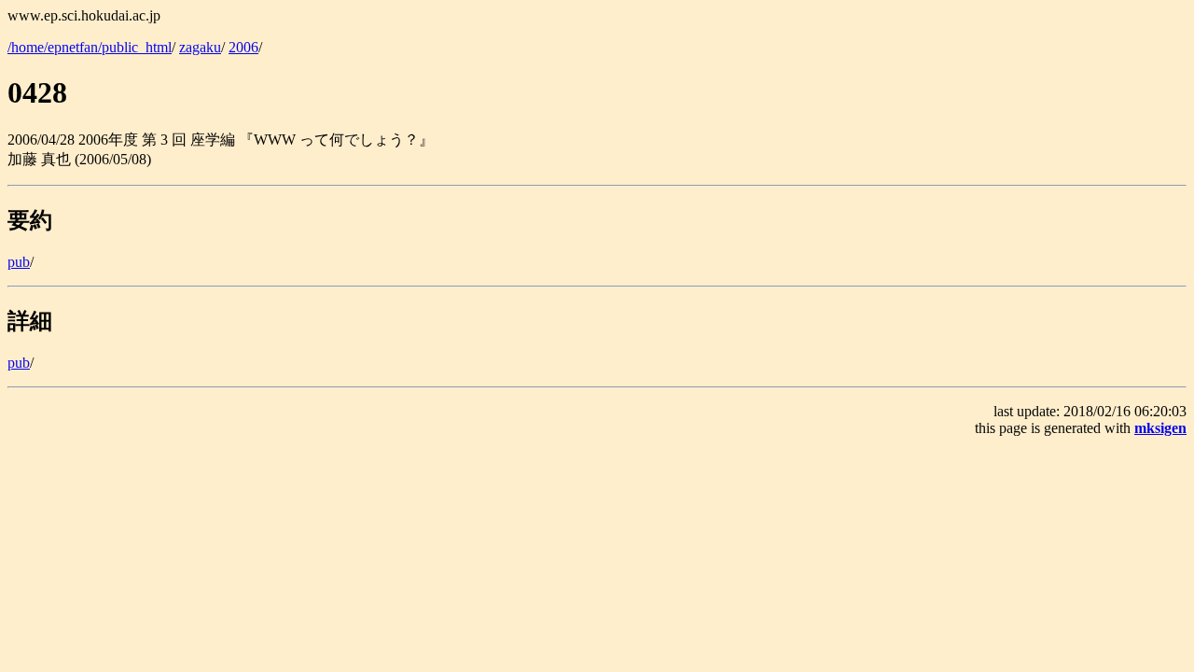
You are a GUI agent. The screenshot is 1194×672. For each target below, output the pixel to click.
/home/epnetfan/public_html (89, 47)
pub (18, 262)
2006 (243, 47)
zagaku (200, 47)
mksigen (1160, 428)
